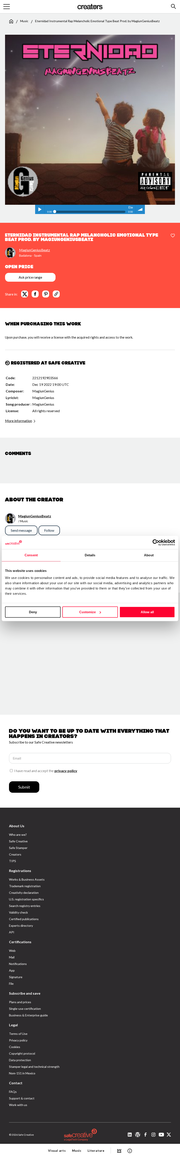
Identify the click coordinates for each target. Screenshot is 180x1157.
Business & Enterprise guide (28, 1015)
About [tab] (149, 555)
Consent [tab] (31, 555)
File (11, 983)
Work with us (18, 1105)
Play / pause (39, 209)
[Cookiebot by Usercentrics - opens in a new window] (156, 542)
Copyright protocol (22, 1053)
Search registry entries (24, 906)
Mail (11, 957)
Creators (15, 854)
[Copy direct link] (56, 293)
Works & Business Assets (27, 879)
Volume (140, 209)
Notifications (18, 964)
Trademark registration (25, 886)
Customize (87, 612)
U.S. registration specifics (26, 899)
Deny (33, 612)
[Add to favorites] (173, 235)
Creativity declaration (24, 892)
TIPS (12, 861)
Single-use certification (25, 1008)
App (12, 970)
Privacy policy (18, 1040)
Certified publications (24, 919)
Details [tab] (90, 555)
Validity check (18, 912)
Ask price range (30, 277)
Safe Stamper (18, 848)
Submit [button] (24, 787)
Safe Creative (18, 841)
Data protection (20, 1060)
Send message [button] (21, 530)
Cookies (14, 1047)
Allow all (147, 612)
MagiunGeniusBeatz (34, 250)
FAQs (13, 1092)
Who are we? (18, 834)
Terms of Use (18, 1033)
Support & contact (21, 1098)
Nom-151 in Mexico (22, 1073)
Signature (15, 977)
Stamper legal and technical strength (34, 1066)
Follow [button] (49, 530)
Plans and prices (20, 1002)
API (11, 932)
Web (12, 950)
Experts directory (21, 925)
